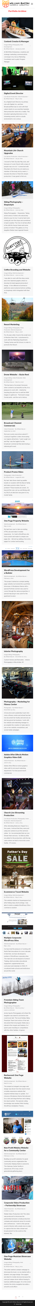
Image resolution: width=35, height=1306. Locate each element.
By (9, 49)
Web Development (18, 273)
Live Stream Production (10, 96)
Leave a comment (9, 1010)
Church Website (13, 794)
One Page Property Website (16, 521)
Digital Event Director (13, 93)
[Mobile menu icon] (32, 4)
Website (13, 1054)
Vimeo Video (13, 743)
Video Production (23, 96)
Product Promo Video (13, 472)
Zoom (15, 28)
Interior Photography (13, 651)
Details (20, 28)
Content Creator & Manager (16, 41)
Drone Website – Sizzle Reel (16, 375)
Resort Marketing (11, 324)
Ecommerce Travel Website (16, 892)
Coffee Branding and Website (17, 270)
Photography (16, 44)
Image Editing (8, 44)
